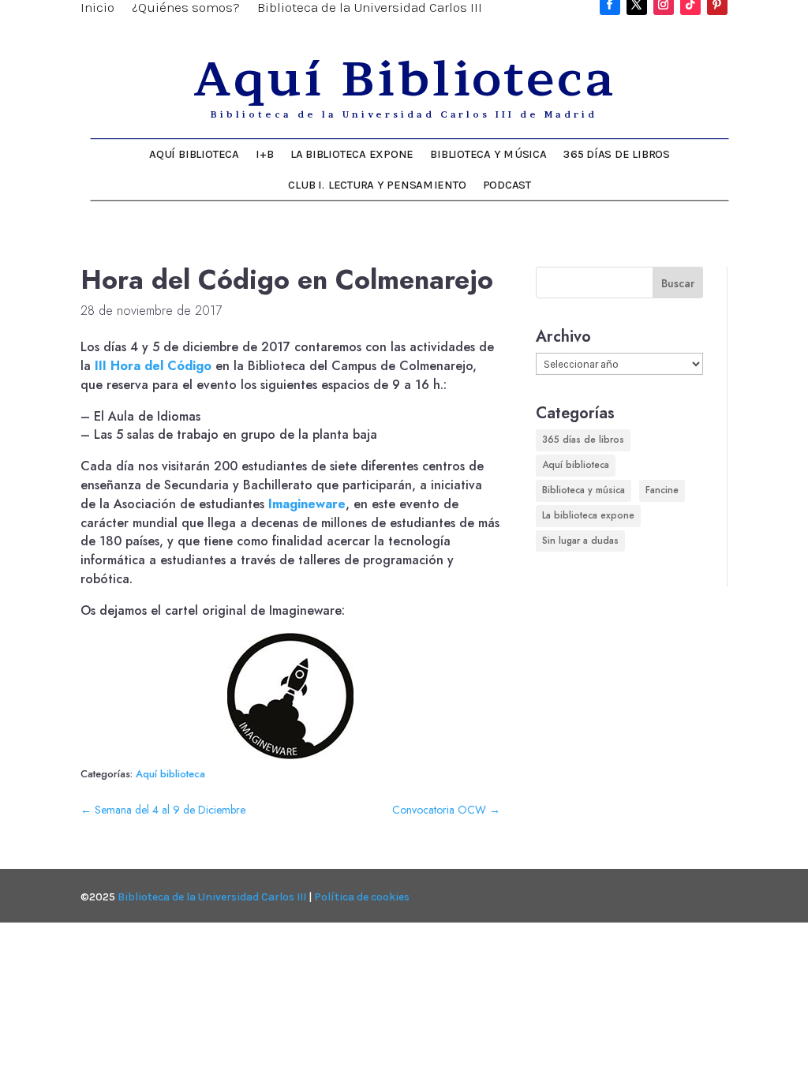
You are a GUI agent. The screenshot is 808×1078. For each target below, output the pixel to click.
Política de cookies (362, 897)
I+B (265, 154)
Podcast (507, 185)
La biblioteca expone (351, 154)
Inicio (97, 8)
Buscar (677, 283)
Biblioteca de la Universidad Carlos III (369, 8)
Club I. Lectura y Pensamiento (377, 185)
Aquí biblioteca (170, 773)
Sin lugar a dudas (580, 540)
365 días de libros (616, 154)
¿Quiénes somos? (186, 8)
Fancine (662, 490)
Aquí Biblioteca (194, 154)
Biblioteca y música (489, 154)
